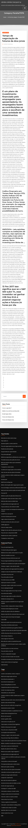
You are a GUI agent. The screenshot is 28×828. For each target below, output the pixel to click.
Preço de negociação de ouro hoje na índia (11, 446)
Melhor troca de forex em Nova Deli (10, 411)
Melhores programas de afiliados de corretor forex (13, 457)
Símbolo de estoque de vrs (7, 599)
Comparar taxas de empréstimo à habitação (11, 571)
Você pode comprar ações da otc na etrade (11, 585)
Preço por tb (4, 493)
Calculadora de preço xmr (7, 574)
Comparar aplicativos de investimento (10, 794)
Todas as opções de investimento (9, 802)
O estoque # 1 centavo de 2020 (8, 788)
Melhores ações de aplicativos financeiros (11, 495)
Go (24, 396)
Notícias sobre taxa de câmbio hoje (9, 501)
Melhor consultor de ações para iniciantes (11, 743)
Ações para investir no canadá (8, 582)
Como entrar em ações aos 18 (8, 721)
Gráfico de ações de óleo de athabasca (10, 611)
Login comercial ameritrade (8, 519)
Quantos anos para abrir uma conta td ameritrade (13, 700)
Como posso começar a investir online (10, 791)
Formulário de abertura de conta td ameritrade (12, 659)
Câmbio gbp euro (5, 524)
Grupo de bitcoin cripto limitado (8, 451)
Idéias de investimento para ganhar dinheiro (11, 627)
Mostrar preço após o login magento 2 (10, 751)
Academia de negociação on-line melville (11, 469)
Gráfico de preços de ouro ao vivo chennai (11, 633)
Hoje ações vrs (4, 440)
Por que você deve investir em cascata (10, 656)
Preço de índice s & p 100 (7, 651)
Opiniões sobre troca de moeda (8, 810)
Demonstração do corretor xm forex (9, 648)
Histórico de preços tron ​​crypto (8, 727)
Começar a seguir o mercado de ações (10, 566)
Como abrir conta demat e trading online (11, 805)
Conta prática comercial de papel (9, 761)
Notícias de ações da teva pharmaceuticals (11, 622)
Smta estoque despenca (7, 636)
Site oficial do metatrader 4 (7, 679)
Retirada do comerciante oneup (8, 438)
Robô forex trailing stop (6, 482)
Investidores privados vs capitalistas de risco (11, 710)
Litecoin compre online (6, 527)
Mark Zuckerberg (8, 44)
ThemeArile (13, 825)
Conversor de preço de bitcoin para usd (10, 558)
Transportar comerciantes (7, 467)
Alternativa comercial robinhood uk (9, 746)
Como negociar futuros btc (7, 638)
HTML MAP (19, 825)
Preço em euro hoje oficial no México (10, 738)
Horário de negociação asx (7, 786)
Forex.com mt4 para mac (8, 417)
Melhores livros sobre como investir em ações (12, 552)
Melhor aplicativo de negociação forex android (12, 569)
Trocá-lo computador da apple (8, 654)
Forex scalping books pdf (7, 588)
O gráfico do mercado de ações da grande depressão (14, 630)
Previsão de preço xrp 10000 (7, 580)
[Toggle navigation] (25, 8)
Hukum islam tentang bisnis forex (9, 713)
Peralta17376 (5, 32)
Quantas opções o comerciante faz (9, 443)
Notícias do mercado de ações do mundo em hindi (13, 490)
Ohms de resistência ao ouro (8, 555)
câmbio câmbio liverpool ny (11, 2)
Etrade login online (6, 414)
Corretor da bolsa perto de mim (8, 516)
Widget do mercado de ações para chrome (11, 530)
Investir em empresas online (7, 690)
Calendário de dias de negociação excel (10, 772)
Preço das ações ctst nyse (7, 577)
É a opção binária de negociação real (10, 504)
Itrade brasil (4, 479)
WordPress (17, 824)
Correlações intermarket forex (8, 732)
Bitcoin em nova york (6, 716)
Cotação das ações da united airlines (10, 687)
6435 (2, 815)
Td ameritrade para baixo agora (9, 550)
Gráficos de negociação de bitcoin (9, 775)
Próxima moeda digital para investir (9, 608)
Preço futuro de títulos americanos (9, 625)
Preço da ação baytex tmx (7, 547)
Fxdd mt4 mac (4, 664)
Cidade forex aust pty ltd (7, 513)
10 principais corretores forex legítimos (10, 724)
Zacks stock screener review (8, 708)
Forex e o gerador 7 (7, 408)
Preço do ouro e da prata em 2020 (9, 532)
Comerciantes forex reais (7, 813)
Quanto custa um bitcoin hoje (8, 702)
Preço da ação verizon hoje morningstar (10, 617)
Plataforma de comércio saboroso (9, 535)
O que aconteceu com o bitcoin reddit (10, 506)
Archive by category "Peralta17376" (16, 17)
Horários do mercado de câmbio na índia (11, 783)
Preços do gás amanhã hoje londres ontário (11, 560)
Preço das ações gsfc (6, 454)
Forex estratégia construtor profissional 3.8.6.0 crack (13, 487)
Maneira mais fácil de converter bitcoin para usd (12, 614)
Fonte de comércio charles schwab (9, 796)
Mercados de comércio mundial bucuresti (11, 641)
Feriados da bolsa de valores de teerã (10, 522)
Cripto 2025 (3, 619)
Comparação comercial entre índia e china (11, 498)
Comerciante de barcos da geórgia (9, 662)
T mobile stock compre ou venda (9, 807)
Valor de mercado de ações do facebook (10, 472)
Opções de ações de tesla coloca (9, 748)
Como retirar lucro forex (7, 799)
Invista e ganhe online (6, 719)
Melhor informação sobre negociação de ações (12, 485)
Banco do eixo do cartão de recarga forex (11, 705)
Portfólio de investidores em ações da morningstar (13, 563)
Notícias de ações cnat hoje (7, 766)
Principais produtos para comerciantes (10, 764)
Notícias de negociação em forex (9, 676)
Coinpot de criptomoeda (7, 777)
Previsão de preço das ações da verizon (10, 459)
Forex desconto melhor (6, 593)
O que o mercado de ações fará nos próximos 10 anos (13, 740)
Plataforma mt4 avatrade (7, 449)
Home (4, 17)
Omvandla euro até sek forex (8, 692)
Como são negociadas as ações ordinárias (11, 596)
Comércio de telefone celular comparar (10, 673)
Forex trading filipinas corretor (8, 684)
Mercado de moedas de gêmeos (9, 780)
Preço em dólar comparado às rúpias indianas (12, 606)
